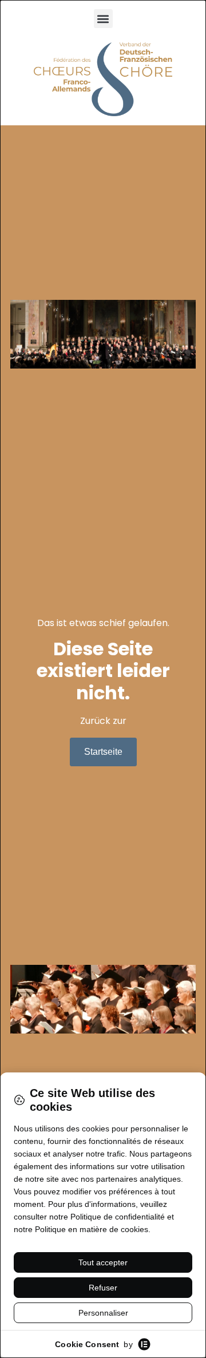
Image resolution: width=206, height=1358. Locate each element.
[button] (103, 18)
